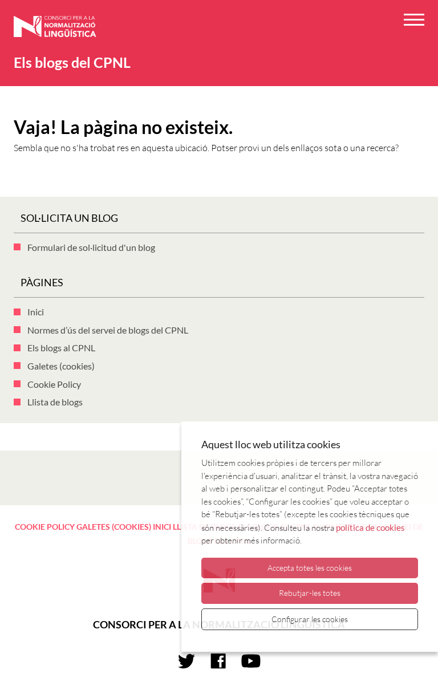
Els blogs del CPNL (72, 62)
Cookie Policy (54, 384)
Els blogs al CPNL (61, 347)
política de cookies (370, 527)
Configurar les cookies (309, 619)
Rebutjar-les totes (309, 593)
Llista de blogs (55, 401)
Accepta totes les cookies (309, 568)
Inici (35, 311)
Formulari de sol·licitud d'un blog (91, 247)
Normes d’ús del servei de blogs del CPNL (107, 329)
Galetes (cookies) (61, 365)
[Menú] (414, 21)
